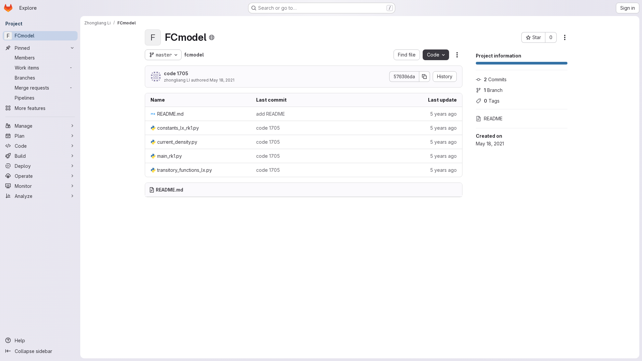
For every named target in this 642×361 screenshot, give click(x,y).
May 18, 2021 (222, 80)
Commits (495, 79)
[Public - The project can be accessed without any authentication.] (211, 37)
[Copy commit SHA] (424, 76)
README (493, 118)
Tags (492, 101)
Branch (493, 90)
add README (270, 114)
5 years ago (443, 114)
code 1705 (176, 73)
